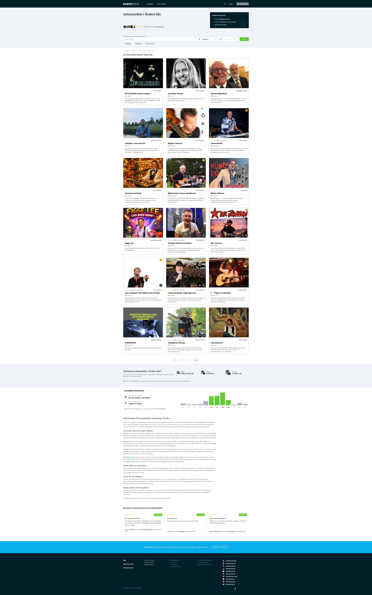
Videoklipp (138, 43)
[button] (159, 39)
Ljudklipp (128, 43)
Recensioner (150, 43)
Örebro (125, 433)
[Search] (225, 4)
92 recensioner (159, 26)
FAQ (124, 560)
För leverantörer (242, 4)
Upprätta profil (219, 547)
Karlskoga (126, 457)
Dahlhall (181, 531)
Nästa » (196, 360)
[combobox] (230, 39)
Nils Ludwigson (147, 529)
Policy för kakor (149, 560)
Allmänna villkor (149, 562)
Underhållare (162, 4)
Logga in (231, 4)
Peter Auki (231, 531)
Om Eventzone (128, 568)
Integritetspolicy (149, 564)
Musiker (150, 4)
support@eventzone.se (204, 564)
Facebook (235, 588)
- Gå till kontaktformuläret (204, 560)
